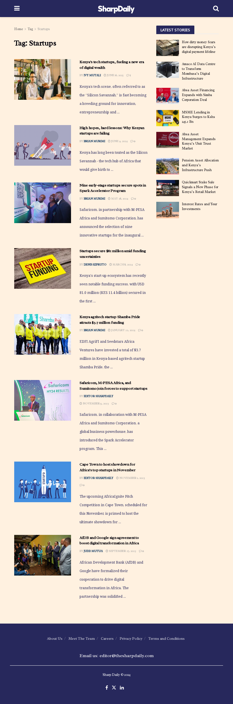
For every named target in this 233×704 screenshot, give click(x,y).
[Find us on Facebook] (106, 688)
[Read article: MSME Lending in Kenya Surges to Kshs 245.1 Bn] (167, 118)
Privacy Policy (131, 638)
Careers (107, 638)
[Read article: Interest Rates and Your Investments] (167, 210)
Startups (44, 29)
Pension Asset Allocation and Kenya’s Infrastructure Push (200, 165)
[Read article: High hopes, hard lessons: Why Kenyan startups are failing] (42, 145)
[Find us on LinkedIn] (122, 688)
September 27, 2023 (122, 551)
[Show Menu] (17, 8)
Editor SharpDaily (98, 396)
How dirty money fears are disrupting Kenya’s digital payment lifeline (199, 47)
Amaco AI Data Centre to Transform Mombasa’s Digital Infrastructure (198, 71)
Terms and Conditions (166, 638)
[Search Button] (216, 8)
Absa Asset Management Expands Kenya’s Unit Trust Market (199, 141)
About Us (55, 638)
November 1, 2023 (132, 478)
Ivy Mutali (92, 75)
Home (18, 29)
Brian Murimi (94, 141)
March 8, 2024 (122, 264)
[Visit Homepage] (116, 8)
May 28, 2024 (119, 198)
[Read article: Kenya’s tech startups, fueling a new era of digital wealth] (42, 79)
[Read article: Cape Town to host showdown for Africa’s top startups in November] (42, 482)
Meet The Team (81, 638)
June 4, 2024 (119, 141)
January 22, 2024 (123, 330)
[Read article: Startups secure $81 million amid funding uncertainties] (42, 268)
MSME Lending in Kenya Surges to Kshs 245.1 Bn (198, 117)
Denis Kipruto (95, 264)
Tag (30, 29)
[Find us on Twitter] (114, 688)
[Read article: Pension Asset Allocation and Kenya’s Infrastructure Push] (167, 166)
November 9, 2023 (95, 403)
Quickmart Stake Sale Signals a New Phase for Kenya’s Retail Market (200, 187)
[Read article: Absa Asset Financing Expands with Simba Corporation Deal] (167, 96)
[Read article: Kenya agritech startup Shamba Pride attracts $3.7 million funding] (42, 334)
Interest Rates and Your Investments (199, 206)
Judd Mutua (93, 551)
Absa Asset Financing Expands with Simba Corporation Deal (198, 95)
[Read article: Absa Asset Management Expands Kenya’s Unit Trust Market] (167, 140)
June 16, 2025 (115, 75)
